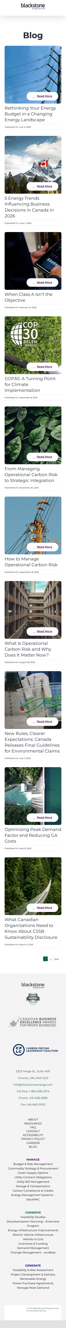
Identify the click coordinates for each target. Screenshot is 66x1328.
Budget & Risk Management (33, 1164)
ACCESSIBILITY (33, 1135)
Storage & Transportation (33, 1186)
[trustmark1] (33, 993)
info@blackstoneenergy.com (33, 1084)
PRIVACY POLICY (33, 1139)
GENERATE (33, 1265)
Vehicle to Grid (33, 1239)
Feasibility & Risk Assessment (33, 1270)
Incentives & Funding (33, 1243)
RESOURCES (33, 1123)
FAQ (33, 1127)
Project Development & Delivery (33, 1274)
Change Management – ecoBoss (33, 1252)
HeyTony (42, 1311)
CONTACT (33, 1131)
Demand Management (33, 1248)
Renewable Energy (33, 1279)
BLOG (33, 1146)
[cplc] (33, 1039)
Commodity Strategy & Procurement (33, 1168)
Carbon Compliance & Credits (33, 1190)
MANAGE (33, 1159)
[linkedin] (38, 1110)
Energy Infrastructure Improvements (33, 1230)
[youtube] (33, 1110)
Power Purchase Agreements (33, 1283)
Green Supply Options (33, 1173)
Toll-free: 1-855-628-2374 (33, 1091)
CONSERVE (33, 1212)
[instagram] (27, 1110)
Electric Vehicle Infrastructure (33, 1234)
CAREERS (33, 1143)
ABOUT (33, 1119)
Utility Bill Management (33, 1181)
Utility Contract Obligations (33, 1177)
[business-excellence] (33, 1010)
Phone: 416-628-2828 (33, 1098)
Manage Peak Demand (33, 1287)
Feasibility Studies (33, 1217)
